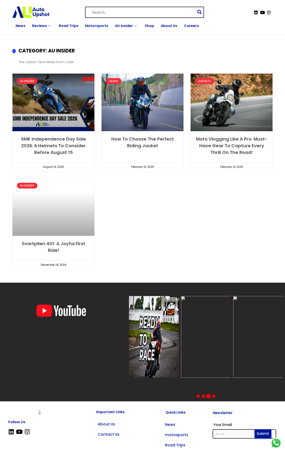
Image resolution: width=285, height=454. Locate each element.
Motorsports (96, 25)
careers (191, 25)
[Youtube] (262, 12)
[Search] (200, 12)
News (20, 25)
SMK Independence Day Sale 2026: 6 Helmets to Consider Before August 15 (53, 145)
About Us (169, 25)
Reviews (39, 25)
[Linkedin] (256, 12)
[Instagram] (269, 12)
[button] (198, 396)
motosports (176, 434)
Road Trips (68, 25)
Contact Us (108, 434)
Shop (149, 25)
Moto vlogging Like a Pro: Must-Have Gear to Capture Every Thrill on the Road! (231, 145)
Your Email (222, 424)
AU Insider (124, 25)
